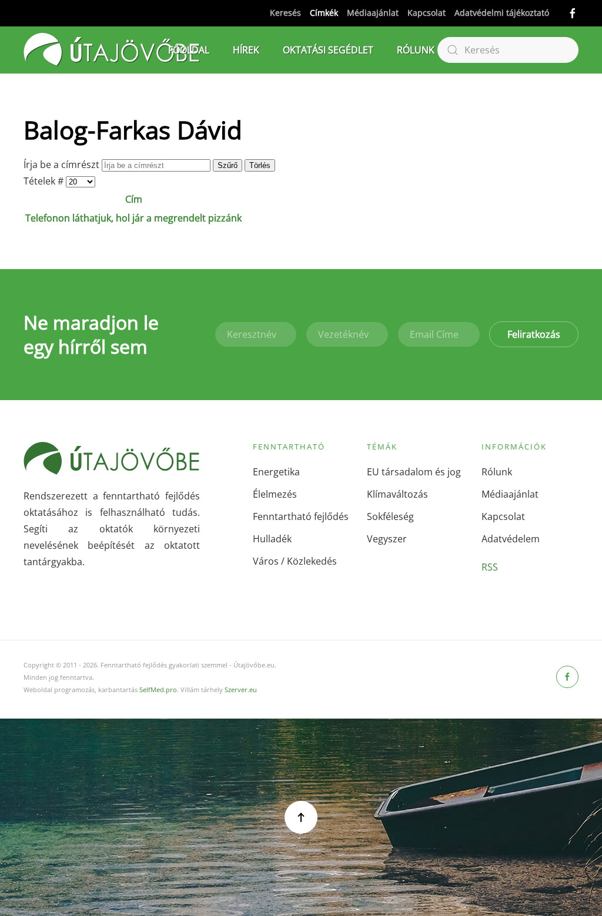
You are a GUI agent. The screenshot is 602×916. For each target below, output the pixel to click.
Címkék (324, 12)
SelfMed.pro (158, 689)
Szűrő (228, 165)
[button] (301, 817)
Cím (133, 199)
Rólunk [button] (415, 49)
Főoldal (188, 49)
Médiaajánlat (373, 12)
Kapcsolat (426, 12)
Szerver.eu (241, 689)
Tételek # (45, 181)
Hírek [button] (246, 49)
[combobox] (507, 50)
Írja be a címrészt (63, 164)
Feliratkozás (533, 334)
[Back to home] (112, 49)
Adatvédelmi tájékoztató (501, 12)
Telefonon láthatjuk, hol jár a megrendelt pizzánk (133, 218)
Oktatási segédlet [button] (328, 49)
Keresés (285, 12)
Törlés (259, 165)
